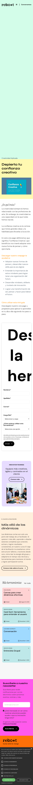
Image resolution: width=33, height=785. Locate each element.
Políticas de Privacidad (9, 724)
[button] (16, 4)
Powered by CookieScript (7, 783)
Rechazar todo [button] (23, 780)
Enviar (7, 444)
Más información (10, 755)
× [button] (31, 749)
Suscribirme (9, 729)
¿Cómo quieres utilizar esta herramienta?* (13, 424)
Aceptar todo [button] (9, 780)
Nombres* (7, 390)
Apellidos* (7, 398)
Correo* (6, 407)
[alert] (16, 766)
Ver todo (27, 583)
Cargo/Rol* (7, 415)
